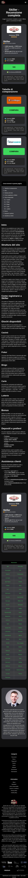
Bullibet (20, 646)
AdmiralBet (20, 566)
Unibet (20, 589)
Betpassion (7, 616)
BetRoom (8, 666)
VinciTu (7, 604)
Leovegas (8, 578)
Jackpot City (8, 627)
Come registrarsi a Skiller (10, 195)
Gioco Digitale (20, 643)
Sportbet (8, 608)
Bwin (8, 589)
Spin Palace (7, 581)
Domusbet (7, 658)
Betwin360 (7, 669)
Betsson (20, 666)
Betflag (20, 662)
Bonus (6, 211)
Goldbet (20, 627)
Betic (20, 593)
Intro (5, 190)
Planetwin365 (8, 612)
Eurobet (8, 673)
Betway (7, 639)
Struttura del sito (8, 193)
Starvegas (7, 600)
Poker (8, 202)
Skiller (7, 646)
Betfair (7, 654)
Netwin (20, 616)
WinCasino (7, 593)
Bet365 (7, 643)
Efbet (20, 585)
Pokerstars (7, 677)
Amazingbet (7, 570)
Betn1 (20, 639)
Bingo (8, 204)
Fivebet (20, 581)
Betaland (8, 650)
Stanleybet (20, 604)
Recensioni (14, 562)
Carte (8, 206)
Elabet (20, 612)
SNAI (8, 623)
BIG (20, 570)
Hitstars (20, 623)
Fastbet (7, 585)
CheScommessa (20, 669)
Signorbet (20, 620)
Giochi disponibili (8, 197)
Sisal (20, 658)
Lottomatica (7, 631)
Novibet (20, 578)
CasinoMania (8, 635)
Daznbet (8, 597)
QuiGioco (8, 620)
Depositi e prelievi (9, 213)
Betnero (20, 654)
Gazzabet (20, 631)
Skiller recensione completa (10, 43)
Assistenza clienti (8, 215)
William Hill (20, 600)
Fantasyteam (20, 574)
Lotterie (8, 209)
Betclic (20, 650)
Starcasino (7, 662)
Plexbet (20, 673)
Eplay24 (8, 574)
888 (8, 566)
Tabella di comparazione (10, 188)
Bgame (20, 635)
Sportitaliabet (20, 597)
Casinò (8, 199)
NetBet (20, 608)
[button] (25, 2)
